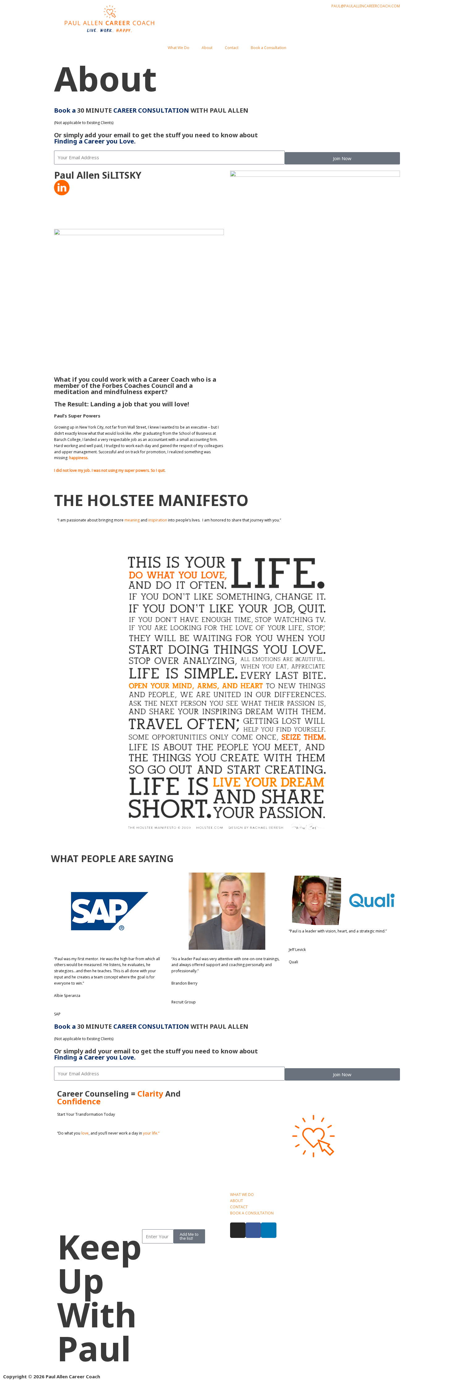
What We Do (178, 47)
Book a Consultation (268, 47)
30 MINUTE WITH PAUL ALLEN (151, 110)
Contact (231, 47)
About (207, 47)
